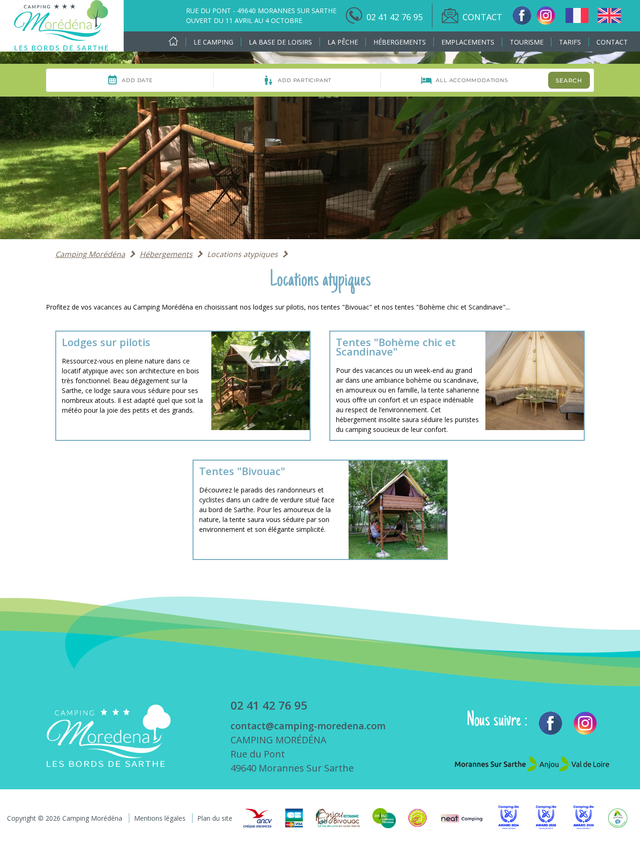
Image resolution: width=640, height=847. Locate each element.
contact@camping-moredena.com (308, 725)
